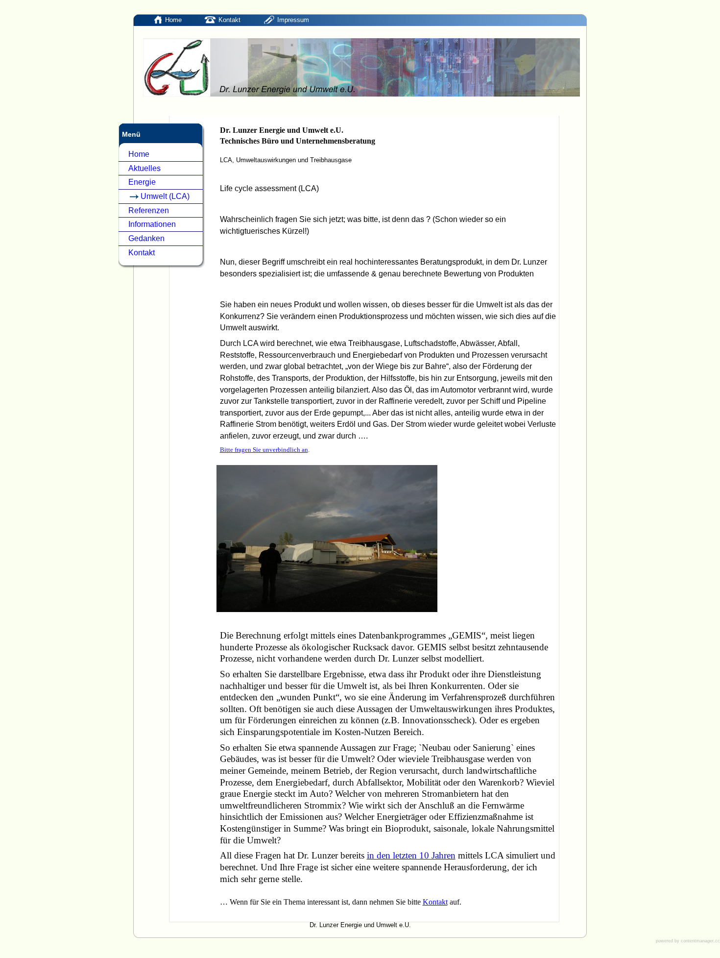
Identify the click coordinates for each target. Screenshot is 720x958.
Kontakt (435, 902)
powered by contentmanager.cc (688, 940)
